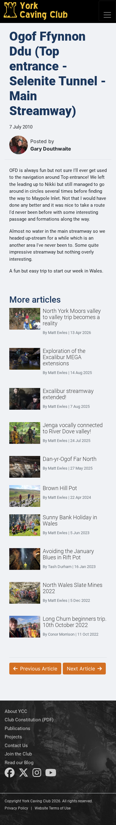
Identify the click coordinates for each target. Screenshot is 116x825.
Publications (17, 728)
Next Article (81, 668)
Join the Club (18, 754)
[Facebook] (10, 774)
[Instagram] (36, 774)
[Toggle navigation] (107, 11)
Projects (13, 737)
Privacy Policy (16, 808)
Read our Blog (19, 762)
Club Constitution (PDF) (29, 720)
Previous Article (38, 668)
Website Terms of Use (53, 808)
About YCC (16, 711)
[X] (23, 774)
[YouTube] (50, 774)
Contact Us (16, 745)
